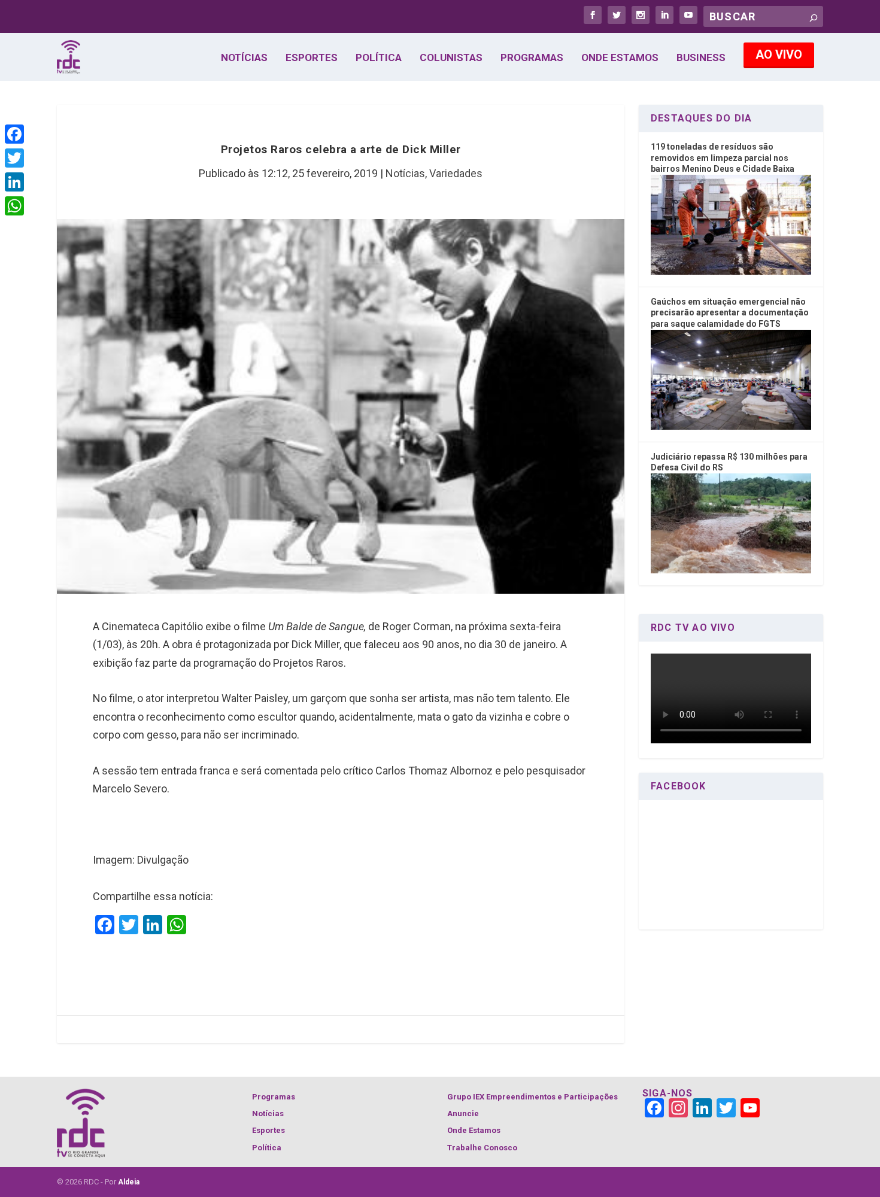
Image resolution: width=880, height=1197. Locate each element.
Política (379, 58)
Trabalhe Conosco (482, 1147)
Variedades (456, 173)
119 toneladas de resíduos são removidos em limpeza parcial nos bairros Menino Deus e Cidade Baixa (722, 158)
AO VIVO (778, 54)
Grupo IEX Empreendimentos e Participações (532, 1096)
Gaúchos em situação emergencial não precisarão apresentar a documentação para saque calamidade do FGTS (730, 313)
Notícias (244, 58)
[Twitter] (14, 158)
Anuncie (463, 1113)
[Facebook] (14, 134)
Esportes (312, 58)
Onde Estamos (620, 58)
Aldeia (128, 1182)
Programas (531, 58)
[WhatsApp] (14, 206)
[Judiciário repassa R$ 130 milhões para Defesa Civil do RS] (731, 570)
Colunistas (451, 58)
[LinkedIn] (14, 182)
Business (701, 58)
